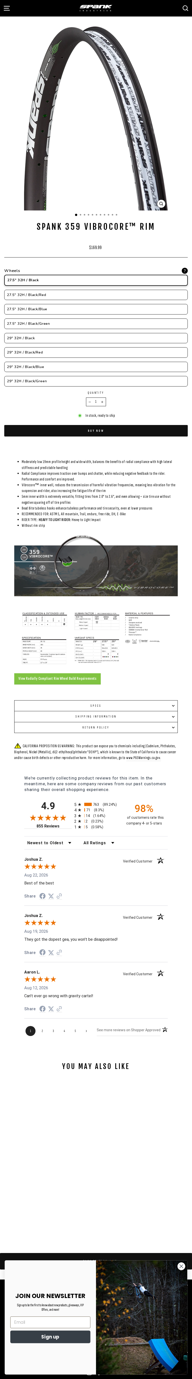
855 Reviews (54, 826)
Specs (96, 706)
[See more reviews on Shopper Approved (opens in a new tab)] (59, 896)
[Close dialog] (181, 1266)
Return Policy (96, 728)
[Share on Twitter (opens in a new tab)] (51, 896)
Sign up (50, 1337)
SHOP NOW (49, 1196)
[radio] (96, 804)
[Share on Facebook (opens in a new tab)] (43, 896)
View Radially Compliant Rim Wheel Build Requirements (57, 678)
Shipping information (96, 716)
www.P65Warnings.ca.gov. (143, 757)
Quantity (96, 393)
